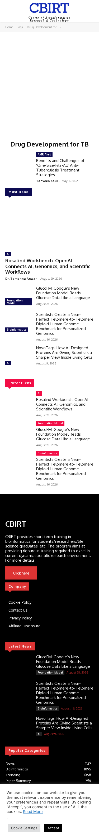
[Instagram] (36, 506)
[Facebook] (9, 506)
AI (8, 254)
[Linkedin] (18, 506)
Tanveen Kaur (47, 181)
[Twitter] (27, 506)
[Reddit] (54, 506)
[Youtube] (70, 573)
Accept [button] (53, 828)
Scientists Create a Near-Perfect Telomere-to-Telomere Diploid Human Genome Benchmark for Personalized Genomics (64, 324)
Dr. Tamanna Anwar (21, 278)
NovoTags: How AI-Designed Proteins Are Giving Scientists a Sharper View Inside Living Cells (64, 352)
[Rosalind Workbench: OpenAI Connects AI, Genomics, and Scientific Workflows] (49, 224)
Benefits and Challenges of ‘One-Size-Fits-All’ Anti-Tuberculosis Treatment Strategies (60, 167)
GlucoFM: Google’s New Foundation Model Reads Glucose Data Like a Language (63, 293)
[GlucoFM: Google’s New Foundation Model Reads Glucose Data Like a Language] (18, 296)
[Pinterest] (45, 506)
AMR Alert (44, 154)
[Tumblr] (63, 506)
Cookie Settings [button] (24, 828)
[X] (63, 573)
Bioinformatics (16, 329)
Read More (33, 811)
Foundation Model (15, 302)
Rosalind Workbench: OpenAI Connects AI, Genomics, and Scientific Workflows (47, 266)
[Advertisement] (49, 84)
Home (9, 27)
